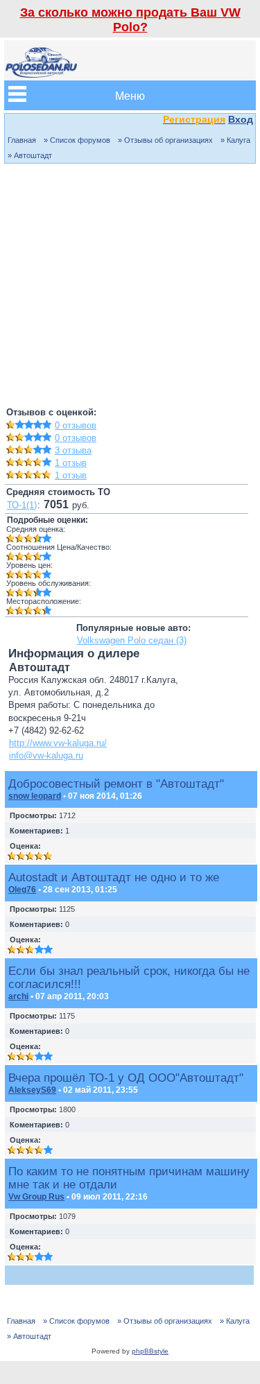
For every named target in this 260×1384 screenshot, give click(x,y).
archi (18, 996)
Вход (240, 119)
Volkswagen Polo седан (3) (132, 640)
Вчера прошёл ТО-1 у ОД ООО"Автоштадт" (125, 1077)
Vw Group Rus (36, 1197)
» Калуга (235, 140)
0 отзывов (75, 425)
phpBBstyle (150, 1351)
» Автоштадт (30, 155)
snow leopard (34, 796)
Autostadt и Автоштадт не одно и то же (113, 877)
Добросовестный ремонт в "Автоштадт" (116, 783)
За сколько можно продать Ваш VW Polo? (130, 20)
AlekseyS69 (32, 1090)
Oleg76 (22, 889)
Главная (22, 140)
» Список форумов (77, 140)
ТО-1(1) (22, 505)
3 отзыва (73, 450)
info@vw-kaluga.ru (46, 755)
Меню (130, 95)
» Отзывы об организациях (165, 140)
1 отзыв (71, 463)
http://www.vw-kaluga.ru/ (58, 743)
